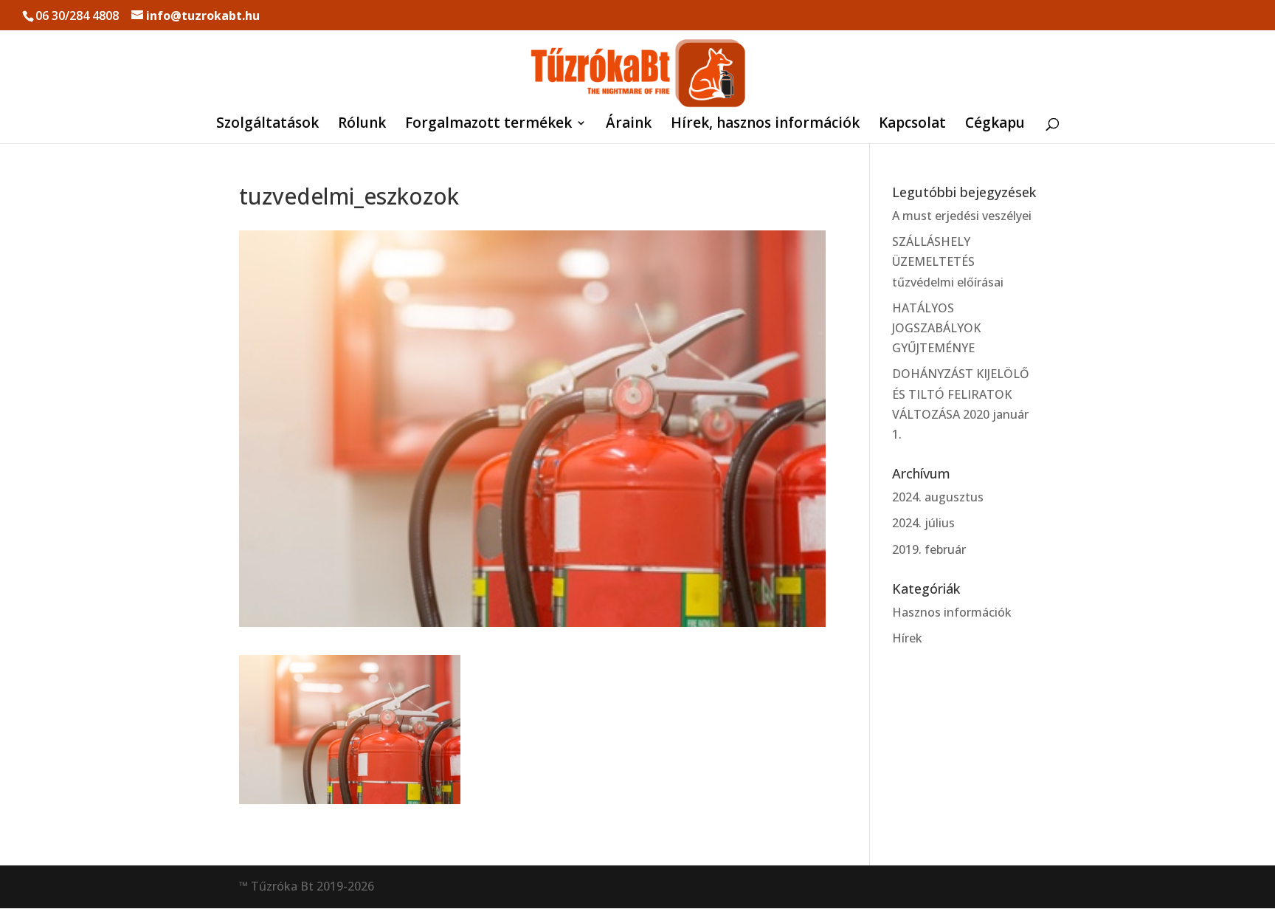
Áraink (629, 124)
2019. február (929, 549)
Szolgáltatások (267, 124)
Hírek (907, 638)
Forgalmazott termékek (488, 124)
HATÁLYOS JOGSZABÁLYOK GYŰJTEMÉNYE (936, 328)
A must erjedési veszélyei (962, 215)
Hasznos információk (952, 612)
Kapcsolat (912, 124)
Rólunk (362, 124)
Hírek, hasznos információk (765, 124)
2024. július (923, 523)
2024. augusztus (938, 497)
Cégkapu (995, 124)
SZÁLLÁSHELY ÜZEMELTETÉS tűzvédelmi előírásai (947, 261)
